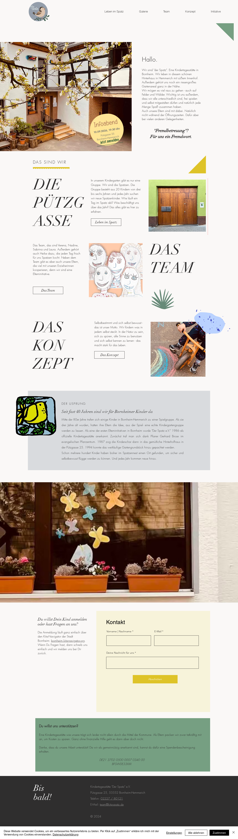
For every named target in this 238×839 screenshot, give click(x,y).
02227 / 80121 (112, 798)
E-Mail (157, 631)
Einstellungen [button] (174, 833)
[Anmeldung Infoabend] (107, 129)
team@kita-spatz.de (112, 804)
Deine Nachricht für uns (120, 652)
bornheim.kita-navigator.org (68, 641)
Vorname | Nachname (119, 631)
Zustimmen (219, 833)
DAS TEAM (172, 259)
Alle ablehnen (196, 833)
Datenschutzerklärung (65, 834)
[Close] (233, 832)
